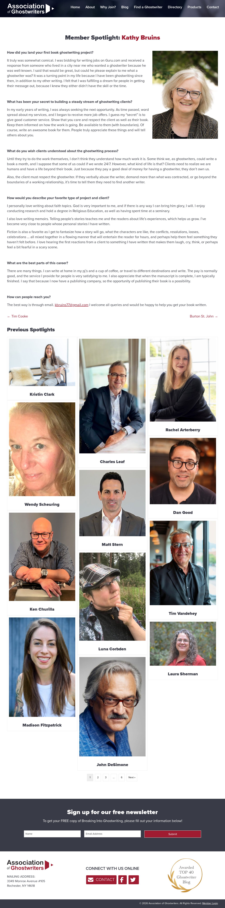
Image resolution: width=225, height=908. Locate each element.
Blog (124, 7)
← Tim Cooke (17, 316)
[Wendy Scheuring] (42, 455)
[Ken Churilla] (42, 563)
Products (194, 7)
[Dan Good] (183, 477)
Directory (175, 7)
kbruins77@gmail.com (71, 304)
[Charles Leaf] (112, 402)
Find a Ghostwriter (148, 7)
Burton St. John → (204, 316)
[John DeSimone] (112, 712)
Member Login (210, 903)
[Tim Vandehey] (183, 569)
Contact (213, 7)
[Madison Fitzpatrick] (42, 673)
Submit (172, 834)
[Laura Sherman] (183, 650)
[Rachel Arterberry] (183, 386)
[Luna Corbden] (112, 603)
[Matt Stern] (112, 509)
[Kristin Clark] (42, 368)
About (90, 7)
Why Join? (108, 7)
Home (75, 7)
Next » (131, 777)
